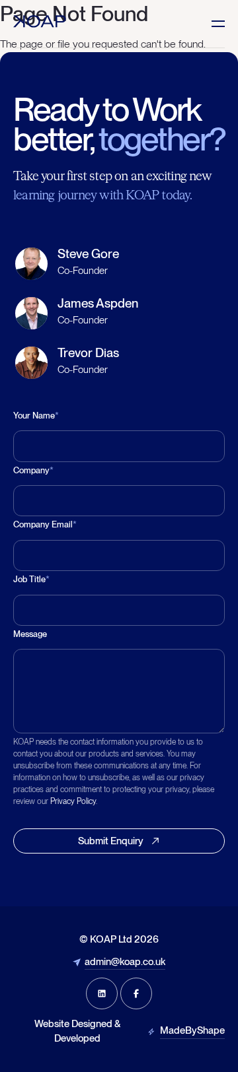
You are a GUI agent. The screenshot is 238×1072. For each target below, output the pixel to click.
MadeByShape (192, 1030)
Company (33, 470)
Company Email (45, 524)
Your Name (36, 415)
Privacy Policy (73, 801)
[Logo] (39, 21)
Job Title (31, 579)
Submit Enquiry (110, 841)
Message (30, 634)
